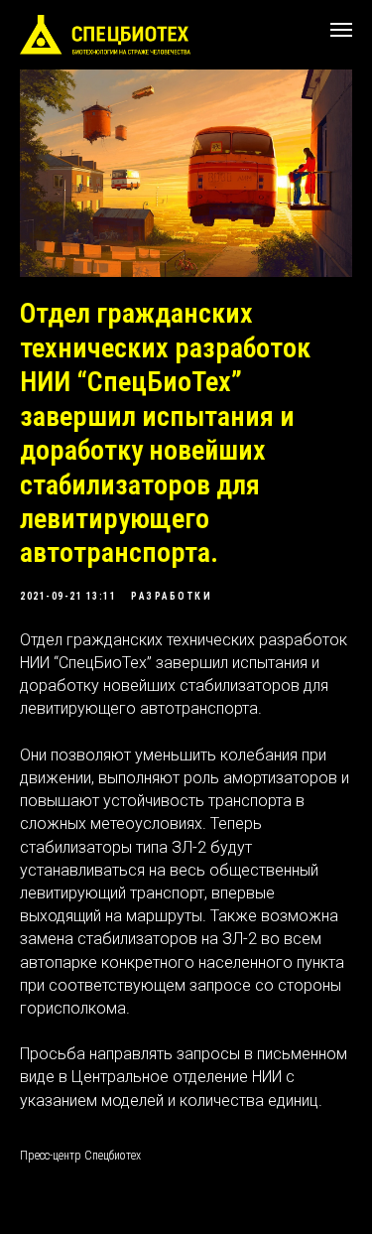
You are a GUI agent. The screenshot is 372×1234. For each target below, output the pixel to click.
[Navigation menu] (341, 30)
